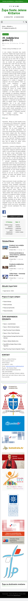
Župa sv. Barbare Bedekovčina (10, 341)
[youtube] (18, 6)
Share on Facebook (4, 212)
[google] (16, 6)
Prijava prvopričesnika (8, 307)
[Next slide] (26, 1)
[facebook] (10, 6)
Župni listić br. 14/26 (8, 291)
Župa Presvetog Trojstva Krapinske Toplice (14, 349)
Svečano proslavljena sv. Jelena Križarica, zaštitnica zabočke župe (12, 1)
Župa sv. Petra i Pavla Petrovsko (11, 333)
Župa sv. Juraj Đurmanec (9, 324)
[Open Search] (23, 22)
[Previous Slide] (24, 1)
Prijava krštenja (7, 301)
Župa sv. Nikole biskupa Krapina (11, 327)
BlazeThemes (17, 595)
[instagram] (12, 6)
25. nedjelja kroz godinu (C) (15, 216)
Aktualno (5, 34)
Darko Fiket (6, 43)
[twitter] (14, 6)
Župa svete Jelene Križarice (14, 11)
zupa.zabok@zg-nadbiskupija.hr (15, 366)
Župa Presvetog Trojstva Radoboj (11, 330)
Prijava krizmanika (8, 311)
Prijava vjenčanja (7, 304)
